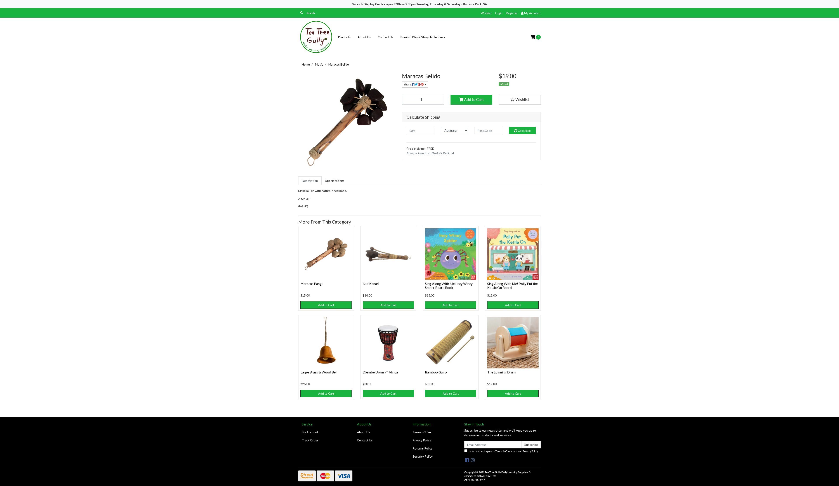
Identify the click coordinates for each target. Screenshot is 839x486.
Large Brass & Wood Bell (318, 372)
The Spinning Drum (501, 372)
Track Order (310, 440)
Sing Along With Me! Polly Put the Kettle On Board (512, 285)
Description (310, 180)
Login (499, 13)
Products (344, 37)
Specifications (335, 180)
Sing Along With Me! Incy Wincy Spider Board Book (449, 285)
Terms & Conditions (506, 451)
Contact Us (385, 37)
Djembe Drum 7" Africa (380, 372)
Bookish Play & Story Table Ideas (422, 37)
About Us (364, 37)
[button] (520, 99)
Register (512, 13)
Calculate (524, 130)
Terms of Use (422, 432)
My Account (310, 432)
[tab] (310, 180)
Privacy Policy (422, 440)
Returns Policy (422, 448)
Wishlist (486, 13)
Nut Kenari (371, 283)
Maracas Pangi (311, 283)
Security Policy (423, 456)
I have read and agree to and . (502, 451)
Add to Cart (473, 99)
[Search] (301, 13)
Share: (408, 84)
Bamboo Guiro (436, 372)
